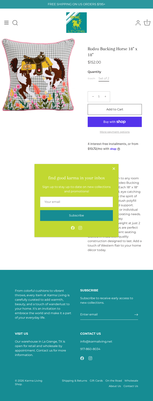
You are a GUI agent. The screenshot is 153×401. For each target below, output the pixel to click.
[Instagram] (80, 227)
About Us (115, 386)
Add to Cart (114, 109)
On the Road (113, 380)
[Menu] (6, 22)
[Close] (114, 169)
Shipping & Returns (74, 380)
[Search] (15, 23)
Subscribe (76, 215)
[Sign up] (136, 315)
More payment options (115, 132)
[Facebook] (73, 227)
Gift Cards (96, 380)
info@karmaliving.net (96, 341)
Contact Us (131, 386)
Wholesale (131, 380)
